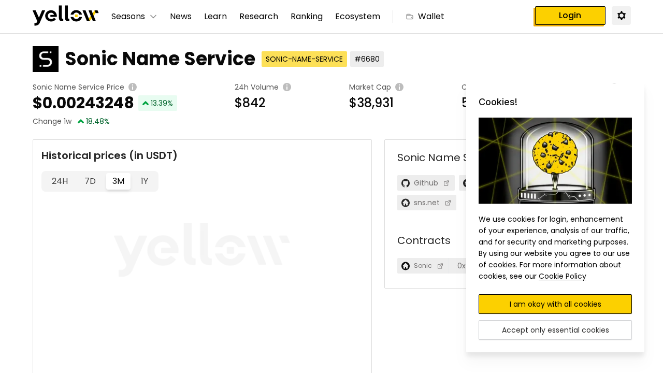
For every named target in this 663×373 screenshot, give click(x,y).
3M (118, 181)
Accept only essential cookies (555, 330)
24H (60, 181)
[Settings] (621, 15)
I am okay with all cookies (555, 304)
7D (90, 181)
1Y (144, 181)
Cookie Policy (562, 276)
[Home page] (66, 16)
